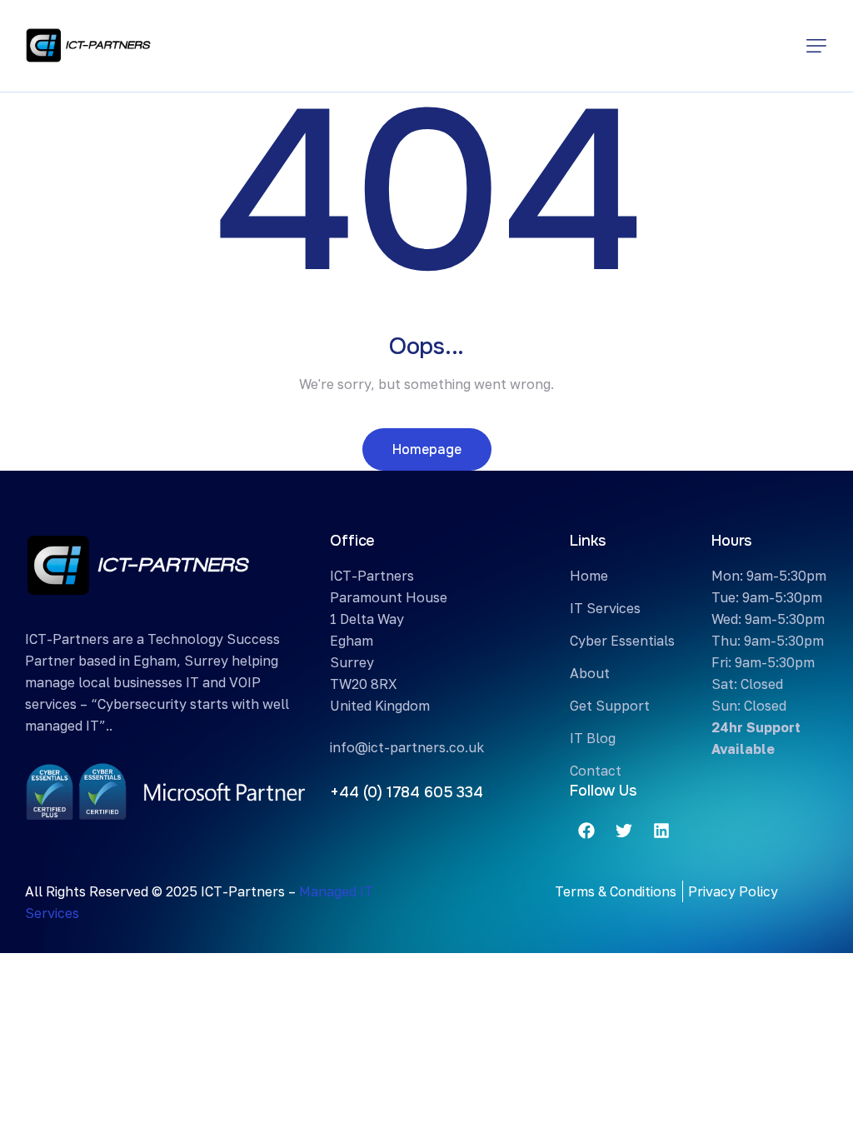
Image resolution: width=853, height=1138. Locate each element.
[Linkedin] (661, 830)
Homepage (426, 449)
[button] (816, 45)
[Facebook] (586, 830)
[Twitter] (624, 830)
